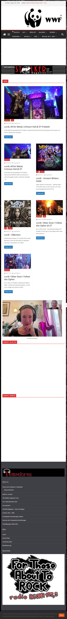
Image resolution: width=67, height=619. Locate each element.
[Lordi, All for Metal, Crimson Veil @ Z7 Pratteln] (33, 102)
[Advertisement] (33, 52)
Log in (4, 534)
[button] (26, 32)
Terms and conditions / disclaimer (12, 487)
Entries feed (6, 538)
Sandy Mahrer (16, 123)
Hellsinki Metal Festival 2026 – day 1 (36, 3)
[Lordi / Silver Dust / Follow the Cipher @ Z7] (49, 207)
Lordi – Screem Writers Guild (47, 179)
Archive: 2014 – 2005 (48, 36)
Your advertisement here (9, 502)
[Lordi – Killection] (17, 213)
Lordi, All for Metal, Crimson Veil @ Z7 (13, 167)
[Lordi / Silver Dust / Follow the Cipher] (17, 261)
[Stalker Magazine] (4, 34)
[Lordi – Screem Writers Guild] (49, 157)
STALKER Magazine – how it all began (13, 509)
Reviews (52, 32)
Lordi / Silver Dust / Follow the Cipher (17, 278)
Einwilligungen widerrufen (10, 524)
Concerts (7, 120)
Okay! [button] (61, 615)
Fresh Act (33, 32)
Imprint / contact (7, 494)
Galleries (42, 32)
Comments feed (7, 542)
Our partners (6, 505)
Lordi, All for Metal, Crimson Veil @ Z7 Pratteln (27, 126)
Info (35, 36)
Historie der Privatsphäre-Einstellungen (14, 520)
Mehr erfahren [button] (50, 616)
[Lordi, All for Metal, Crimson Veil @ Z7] (17, 151)
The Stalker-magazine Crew (10, 498)
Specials (27, 36)
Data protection (9, 490)
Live (23, 32)
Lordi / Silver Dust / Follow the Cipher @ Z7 (49, 224)
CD (37, 171)
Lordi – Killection (12, 234)
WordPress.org (6, 545)
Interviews (15, 36)
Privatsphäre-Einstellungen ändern (12, 516)
